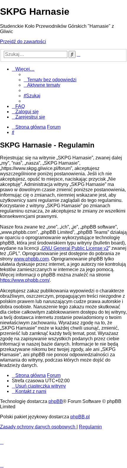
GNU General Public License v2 (75, 248)
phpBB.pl (80, 416)
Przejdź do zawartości (23, 41)
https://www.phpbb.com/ (25, 280)
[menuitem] (50, 79)
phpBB (55, 401)
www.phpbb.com (31, 258)
